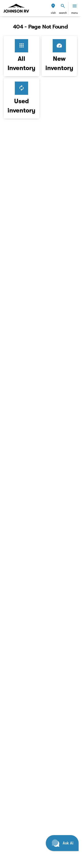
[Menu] (74, 6)
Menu (74, 12)
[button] (53, 8)
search (63, 12)
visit (53, 12)
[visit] (53, 6)
